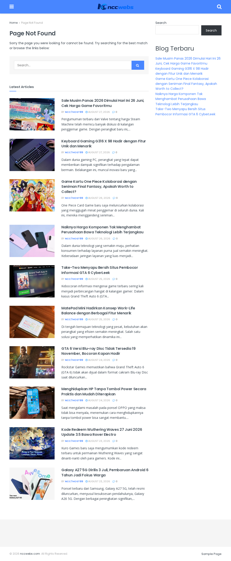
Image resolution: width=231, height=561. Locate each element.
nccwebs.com (30, 554)
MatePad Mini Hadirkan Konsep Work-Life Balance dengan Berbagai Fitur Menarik (98, 311)
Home (13, 23)
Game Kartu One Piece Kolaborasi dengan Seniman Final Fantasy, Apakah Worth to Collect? (99, 186)
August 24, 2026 (99, 360)
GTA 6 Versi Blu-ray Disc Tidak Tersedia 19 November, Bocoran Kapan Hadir (98, 351)
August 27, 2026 (99, 112)
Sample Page (211, 554)
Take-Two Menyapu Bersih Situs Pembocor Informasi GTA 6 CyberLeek (99, 270)
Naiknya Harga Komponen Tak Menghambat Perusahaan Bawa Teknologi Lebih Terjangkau (102, 230)
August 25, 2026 (99, 279)
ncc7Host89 (74, 112)
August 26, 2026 (99, 198)
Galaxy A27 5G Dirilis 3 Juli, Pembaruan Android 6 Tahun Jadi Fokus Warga (104, 472)
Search (160, 23)
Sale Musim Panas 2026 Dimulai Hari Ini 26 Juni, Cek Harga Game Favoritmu (102, 103)
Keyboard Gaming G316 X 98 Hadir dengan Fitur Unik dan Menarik (103, 144)
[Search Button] (138, 65)
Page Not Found (32, 23)
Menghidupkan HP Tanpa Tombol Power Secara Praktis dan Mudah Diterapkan (103, 391)
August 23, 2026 (99, 441)
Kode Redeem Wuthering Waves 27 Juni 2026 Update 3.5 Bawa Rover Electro (101, 432)
